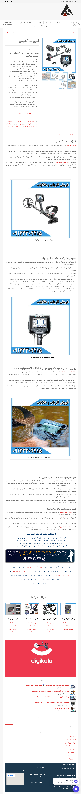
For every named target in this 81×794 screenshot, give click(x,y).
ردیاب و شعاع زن (69, 625)
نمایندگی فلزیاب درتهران (33, 567)
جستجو (9, 726)
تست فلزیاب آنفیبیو (28, 124)
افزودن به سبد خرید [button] (68, 630)
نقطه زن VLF (31, 121)
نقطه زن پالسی (31, 625)
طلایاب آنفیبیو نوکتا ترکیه (68, 372)
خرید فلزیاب (18, 124)
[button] (45, 41)
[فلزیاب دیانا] (73, 32)
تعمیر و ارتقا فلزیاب (19, 571)
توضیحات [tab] (71, 135)
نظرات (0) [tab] (58, 135)
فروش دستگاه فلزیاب (62, 575)
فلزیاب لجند (26, 126)
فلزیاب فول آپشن (13, 625)
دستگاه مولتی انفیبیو (66, 512)
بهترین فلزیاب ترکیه (62, 163)
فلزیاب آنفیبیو (35, 126)
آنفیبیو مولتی (18, 121)
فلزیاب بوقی (50, 625)
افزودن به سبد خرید (25, 113)
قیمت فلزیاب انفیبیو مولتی (14, 126)
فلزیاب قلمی (72, 749)
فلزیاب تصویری (71, 740)
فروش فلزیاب (10, 124)
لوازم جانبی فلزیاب (70, 752)
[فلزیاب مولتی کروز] (7, 32)
